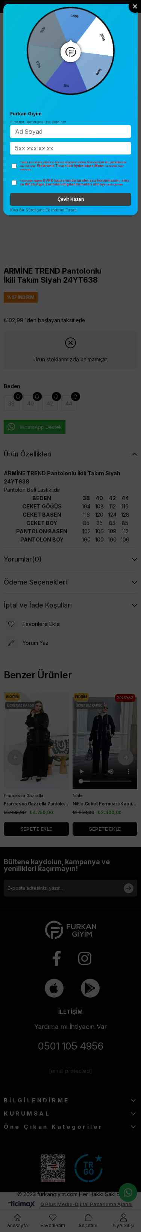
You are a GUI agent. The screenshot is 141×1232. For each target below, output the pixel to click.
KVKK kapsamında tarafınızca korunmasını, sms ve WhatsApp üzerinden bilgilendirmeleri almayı (74, 182)
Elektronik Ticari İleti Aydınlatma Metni (71, 166)
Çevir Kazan (71, 199)
